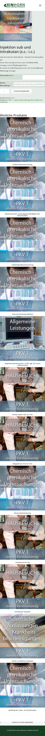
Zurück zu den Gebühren (22, 722)
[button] (40, 5)
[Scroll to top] (41, 732)
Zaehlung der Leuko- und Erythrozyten (22, 710)
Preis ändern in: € (6, 75)
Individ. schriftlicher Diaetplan (22, 661)
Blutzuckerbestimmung (22, 513)
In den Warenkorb (21, 91)
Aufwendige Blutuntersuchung (22, 265)
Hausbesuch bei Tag (22, 562)
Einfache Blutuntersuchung (22, 165)
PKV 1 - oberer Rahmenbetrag (19, 100)
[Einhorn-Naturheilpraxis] (14, 5)
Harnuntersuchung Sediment (22, 314)
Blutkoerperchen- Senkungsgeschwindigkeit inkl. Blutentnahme (22, 215)
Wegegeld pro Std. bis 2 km (22, 464)
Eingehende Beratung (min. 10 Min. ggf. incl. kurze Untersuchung (22, 364)
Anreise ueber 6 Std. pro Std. (22, 415)
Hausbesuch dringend (22, 612)
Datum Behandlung (5, 84)
